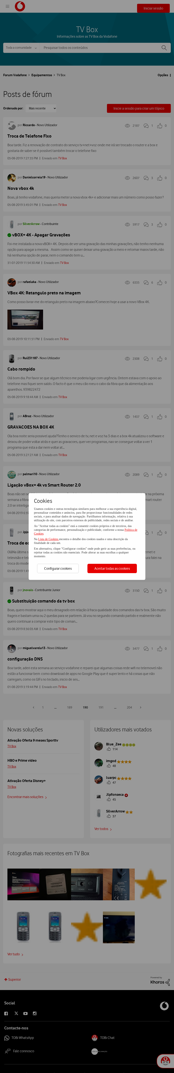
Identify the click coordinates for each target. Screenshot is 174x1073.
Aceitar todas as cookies (112, 568)
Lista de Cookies (48, 539)
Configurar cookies (58, 568)
